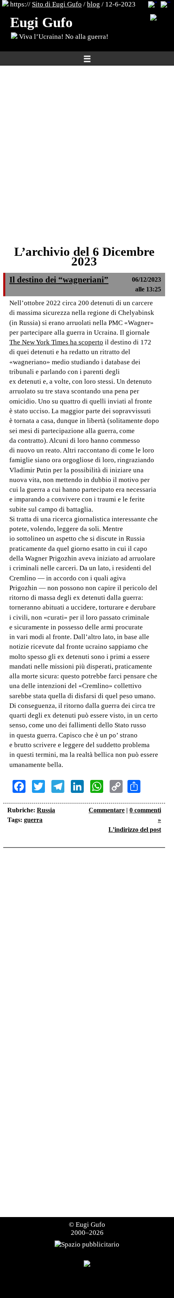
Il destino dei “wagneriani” (58, 280)
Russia (46, 810)
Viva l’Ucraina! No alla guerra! (62, 36)
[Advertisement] (87, 156)
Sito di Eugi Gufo (57, 4)
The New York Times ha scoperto (56, 342)
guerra (33, 819)
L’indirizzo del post (134, 829)
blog (93, 4)
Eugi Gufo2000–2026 (88, 1228)
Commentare (107, 810)
